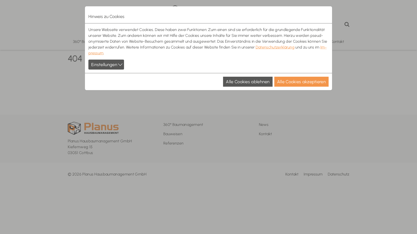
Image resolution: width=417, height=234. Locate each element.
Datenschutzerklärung (275, 47)
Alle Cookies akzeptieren (301, 81)
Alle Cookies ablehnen (248, 81)
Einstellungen (104, 64)
